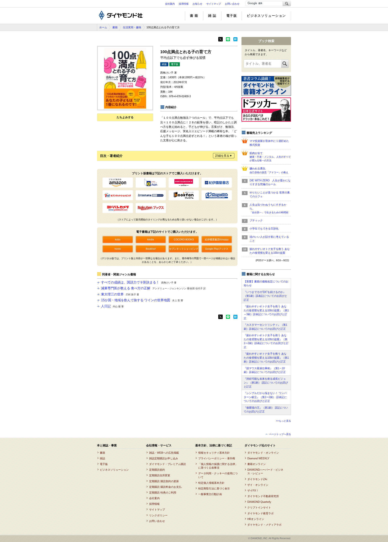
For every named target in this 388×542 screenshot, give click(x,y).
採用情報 (184, 3)
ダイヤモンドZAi (257, 479)
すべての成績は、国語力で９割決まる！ (138, 282)
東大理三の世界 (120, 294)
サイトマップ (213, 3)
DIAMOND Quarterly (259, 501)
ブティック (256, 220)
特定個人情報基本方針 (211, 482)
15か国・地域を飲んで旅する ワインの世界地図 (142, 300)
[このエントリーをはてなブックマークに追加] (235, 40)
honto (118, 248)
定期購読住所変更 (159, 475)
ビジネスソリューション (266, 15)
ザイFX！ (253, 490)
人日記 (112, 306)
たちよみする (125, 117)
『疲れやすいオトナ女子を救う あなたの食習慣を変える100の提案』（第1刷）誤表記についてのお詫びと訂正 (266, 357)
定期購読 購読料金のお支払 (165, 486)
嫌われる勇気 (269, 170)
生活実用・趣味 (132, 27)
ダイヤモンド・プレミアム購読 (167, 464)
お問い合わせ (232, 3)
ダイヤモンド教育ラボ (260, 513)
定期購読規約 (157, 469)
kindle (150, 239)
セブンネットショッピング (183, 248)
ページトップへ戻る (280, 434)
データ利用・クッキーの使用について (218, 475)
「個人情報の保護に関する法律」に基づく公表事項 (218, 466)
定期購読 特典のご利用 (162, 492)
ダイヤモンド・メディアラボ (264, 524)
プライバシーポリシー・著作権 (216, 458)
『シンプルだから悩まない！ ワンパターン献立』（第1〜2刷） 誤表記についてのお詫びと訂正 (265, 397)
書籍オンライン (256, 464)
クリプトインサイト (259, 507)
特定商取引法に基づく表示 (214, 488)
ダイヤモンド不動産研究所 (263, 496)
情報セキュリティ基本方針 (214, 452)
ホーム (103, 27)
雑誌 (102, 458)
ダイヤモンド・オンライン (263, 452)
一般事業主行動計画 (210, 494)
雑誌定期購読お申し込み (163, 458)
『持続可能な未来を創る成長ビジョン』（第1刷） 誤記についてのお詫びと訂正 (266, 382)
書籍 (115, 27)
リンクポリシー (158, 515)
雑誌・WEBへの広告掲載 (164, 452)
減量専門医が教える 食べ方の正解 (153, 288)
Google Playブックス (216, 248)
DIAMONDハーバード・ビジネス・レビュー (265, 471)
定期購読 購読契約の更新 (164, 481)
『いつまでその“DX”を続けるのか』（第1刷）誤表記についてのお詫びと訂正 (265, 296)
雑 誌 (212, 15)
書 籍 (194, 15)
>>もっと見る (283, 420)
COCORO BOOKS (184, 239)
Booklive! (151, 248)
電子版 (231, 15)
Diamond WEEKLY (258, 458)
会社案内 (170, 3)
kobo (117, 239)
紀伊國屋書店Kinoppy (217, 239)
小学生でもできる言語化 (264, 228)
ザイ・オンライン (257, 484)
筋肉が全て (270, 157)
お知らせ (197, 3)
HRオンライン (255, 519)
